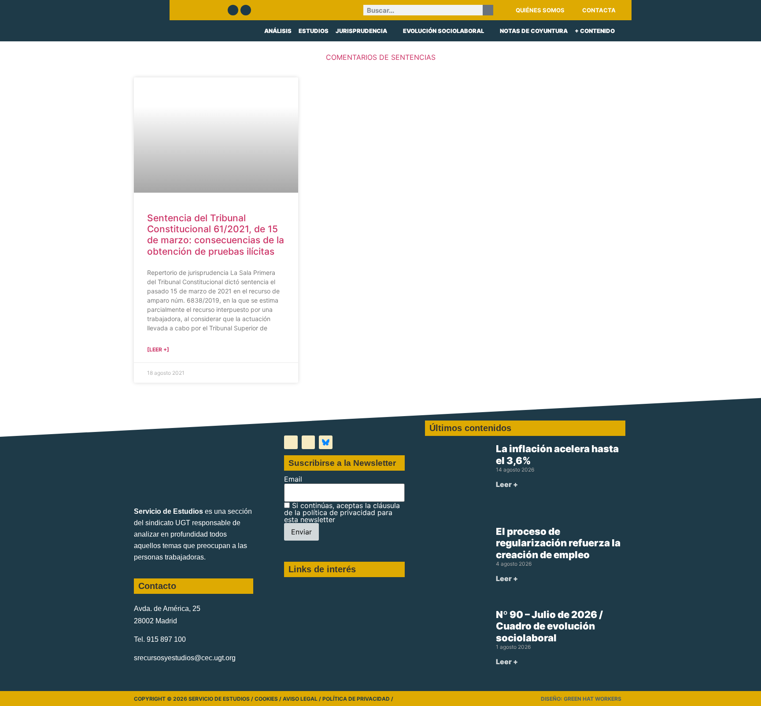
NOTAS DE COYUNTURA (534, 30)
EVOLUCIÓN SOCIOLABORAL (443, 30)
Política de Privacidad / (357, 698)
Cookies (266, 698)
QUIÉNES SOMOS (540, 10)
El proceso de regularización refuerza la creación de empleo (558, 543)
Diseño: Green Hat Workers (581, 698)
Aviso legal (300, 698)
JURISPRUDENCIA (361, 30)
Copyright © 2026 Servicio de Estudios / (194, 698)
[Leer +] (158, 349)
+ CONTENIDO (595, 30)
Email (293, 479)
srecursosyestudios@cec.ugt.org (185, 658)
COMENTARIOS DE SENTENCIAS (381, 57)
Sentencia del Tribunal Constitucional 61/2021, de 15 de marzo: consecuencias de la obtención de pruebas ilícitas (215, 234)
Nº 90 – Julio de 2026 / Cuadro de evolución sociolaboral (549, 626)
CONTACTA (599, 10)
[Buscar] (488, 10)
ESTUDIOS (314, 30)
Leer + (507, 484)
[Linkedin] (245, 10)
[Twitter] (233, 10)
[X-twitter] (291, 442)
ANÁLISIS (278, 30)
